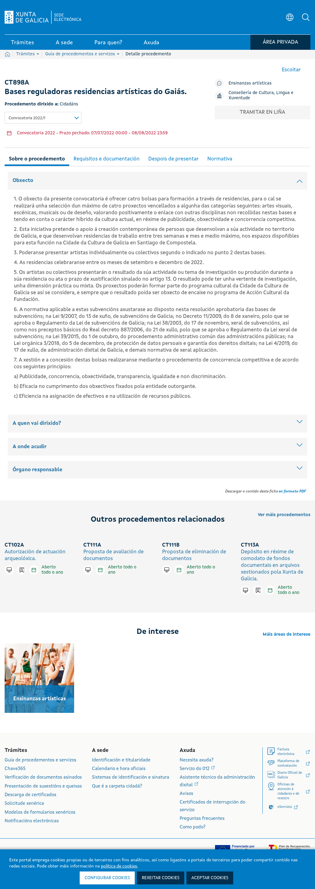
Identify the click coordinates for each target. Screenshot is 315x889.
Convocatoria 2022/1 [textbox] (27, 118)
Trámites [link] (22, 42)
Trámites (26, 54)
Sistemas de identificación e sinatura (130, 777)
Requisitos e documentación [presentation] (107, 159)
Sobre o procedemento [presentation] (37, 159)
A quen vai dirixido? (37, 423)
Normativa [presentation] (219, 159)
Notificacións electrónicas (32, 821)
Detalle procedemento (148, 54)
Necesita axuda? (196, 760)
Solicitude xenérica (24, 803)
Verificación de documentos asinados (43, 777)
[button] (305, 17)
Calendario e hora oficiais (119, 769)
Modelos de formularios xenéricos (40, 812)
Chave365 (15, 769)
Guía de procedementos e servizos (80, 54)
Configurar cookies (107, 878)
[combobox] (43, 118)
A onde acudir (29, 446)
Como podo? (192, 827)
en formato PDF (292, 491)
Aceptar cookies (209, 878)
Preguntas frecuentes (202, 818)
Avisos (186, 794)
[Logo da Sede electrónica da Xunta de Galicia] (43, 17)
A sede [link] (64, 42)
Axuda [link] (151, 42)
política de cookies (119, 866)
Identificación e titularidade (121, 760)
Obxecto (23, 180)
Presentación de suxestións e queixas (43, 786)
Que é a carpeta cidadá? (117, 786)
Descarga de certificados (30, 795)
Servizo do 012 (195, 769)
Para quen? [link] (108, 42)
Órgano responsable (37, 469)
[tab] (37, 158)
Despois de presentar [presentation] (173, 159)
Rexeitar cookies (160, 878)
